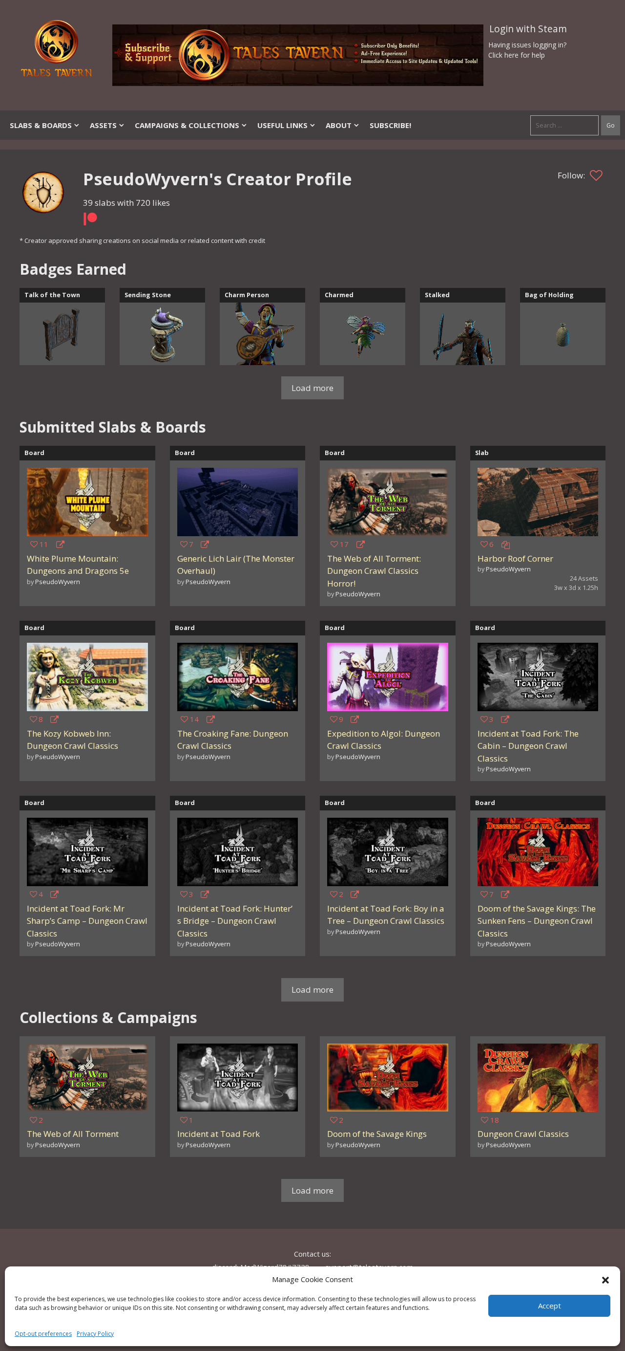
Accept (549, 1305)
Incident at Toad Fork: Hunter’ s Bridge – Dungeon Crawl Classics (234, 921)
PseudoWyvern (57, 581)
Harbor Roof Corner (515, 558)
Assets (103, 125)
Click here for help (516, 55)
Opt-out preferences (43, 1333)
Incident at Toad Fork (218, 1133)
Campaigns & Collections (187, 125)
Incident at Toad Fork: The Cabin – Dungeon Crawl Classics (528, 746)
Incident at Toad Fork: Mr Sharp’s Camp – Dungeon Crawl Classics (87, 921)
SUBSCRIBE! (390, 125)
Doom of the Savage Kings (377, 1133)
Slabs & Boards (41, 125)
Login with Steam (528, 28)
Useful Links (282, 125)
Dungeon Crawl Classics (523, 1133)
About (339, 125)
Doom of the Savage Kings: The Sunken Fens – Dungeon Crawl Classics (537, 921)
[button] (605, 1279)
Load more (312, 387)
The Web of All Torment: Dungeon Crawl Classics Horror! (374, 571)
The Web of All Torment (73, 1133)
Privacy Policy (95, 1333)
